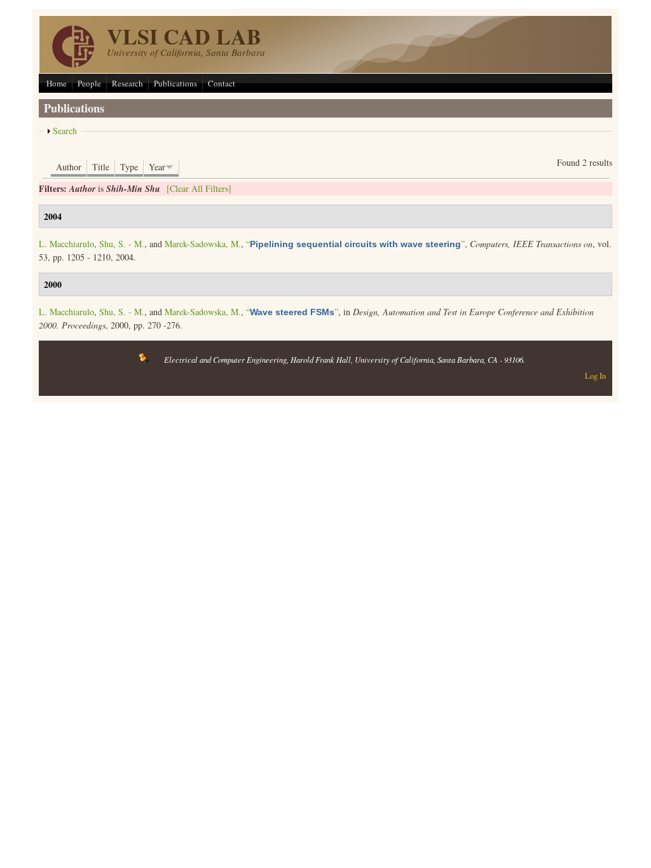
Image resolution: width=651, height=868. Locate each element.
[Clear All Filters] (199, 188)
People (89, 83)
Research (127, 83)
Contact (221, 83)
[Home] (73, 64)
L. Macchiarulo (66, 244)
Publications (175, 83)
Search (65, 131)
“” (355, 244)
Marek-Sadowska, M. (203, 244)
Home (56, 83)
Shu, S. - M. (121, 244)
